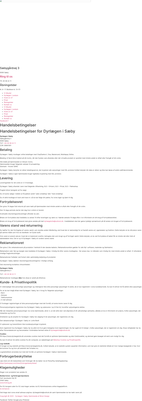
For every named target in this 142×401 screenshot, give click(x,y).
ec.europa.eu (4, 389)
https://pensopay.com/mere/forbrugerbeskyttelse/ (18, 363)
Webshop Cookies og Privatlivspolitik (66, 340)
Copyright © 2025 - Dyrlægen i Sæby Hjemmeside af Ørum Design (24, 396)
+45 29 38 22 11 (10, 143)
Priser (6, 100)
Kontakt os (8, 105)
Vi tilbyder (7, 93)
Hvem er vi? (8, 98)
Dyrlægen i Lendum (11, 95)
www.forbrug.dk (6, 383)
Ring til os (6, 76)
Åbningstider (8, 102)
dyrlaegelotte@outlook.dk (53, 221)
